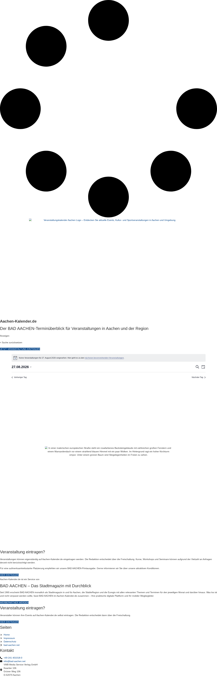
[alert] (109, 358)
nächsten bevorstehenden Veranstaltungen (104, 358)
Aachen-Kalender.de (18, 321)
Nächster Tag (197, 377)
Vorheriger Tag (20, 377)
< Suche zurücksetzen (11, 342)
